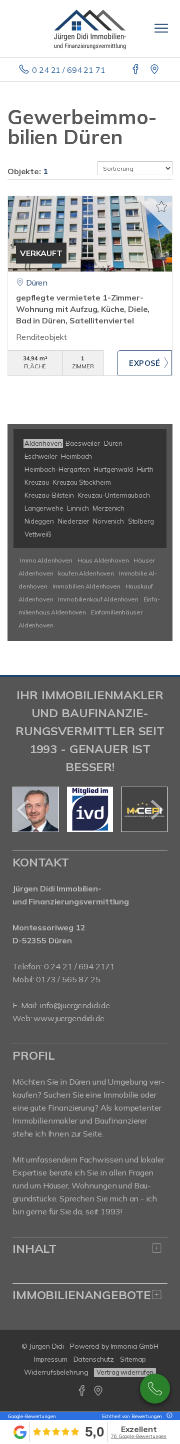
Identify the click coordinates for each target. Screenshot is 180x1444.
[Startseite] (90, 28)
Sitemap (133, 1359)
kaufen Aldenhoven (86, 573)
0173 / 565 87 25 (155, 1389)
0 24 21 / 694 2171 (79, 966)
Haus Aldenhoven (103, 560)
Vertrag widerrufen (125, 1372)
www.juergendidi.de (69, 1018)
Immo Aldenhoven (46, 560)
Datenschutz (94, 1359)
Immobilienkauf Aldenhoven (98, 599)
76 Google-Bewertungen (138, 1436)
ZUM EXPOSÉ (145, 362)
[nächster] (156, 809)
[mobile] (161, 28)
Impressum (51, 1359)
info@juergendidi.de (75, 1005)
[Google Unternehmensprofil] (155, 70)
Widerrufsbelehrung (56, 1372)
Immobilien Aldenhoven (86, 586)
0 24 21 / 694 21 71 (68, 70)
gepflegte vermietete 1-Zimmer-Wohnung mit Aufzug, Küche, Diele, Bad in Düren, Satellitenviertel (83, 308)
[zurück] (23, 809)
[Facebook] (136, 70)
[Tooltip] (168, 1416)
